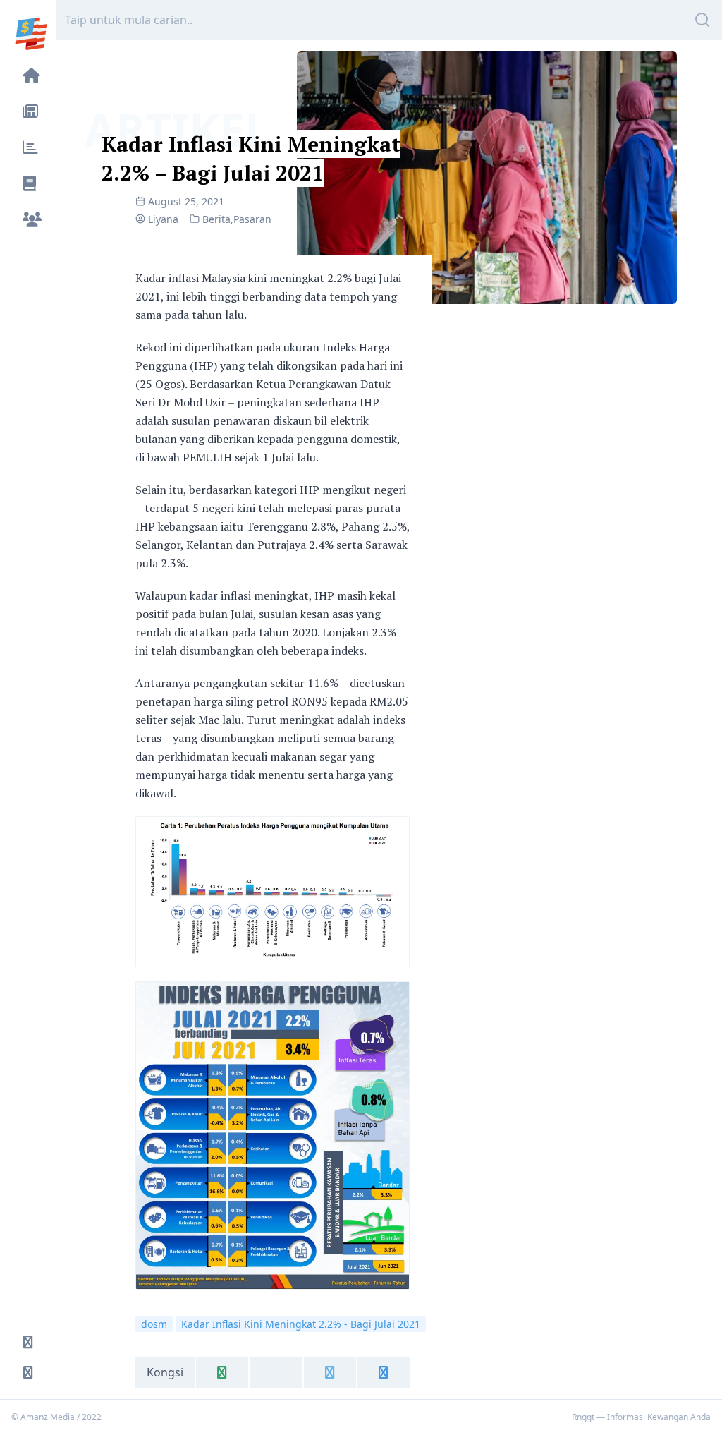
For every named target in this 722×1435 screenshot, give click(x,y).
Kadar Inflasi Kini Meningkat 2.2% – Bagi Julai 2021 (251, 158)
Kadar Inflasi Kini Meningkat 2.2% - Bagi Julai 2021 (300, 1324)
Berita (216, 219)
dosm (154, 1324)
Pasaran (252, 219)
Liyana (163, 219)
